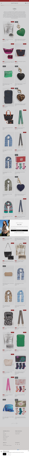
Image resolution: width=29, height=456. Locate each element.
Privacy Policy (22, 452)
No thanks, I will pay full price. (19, 232)
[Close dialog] (28, 220)
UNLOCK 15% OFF (19, 230)
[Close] (28, 450)
